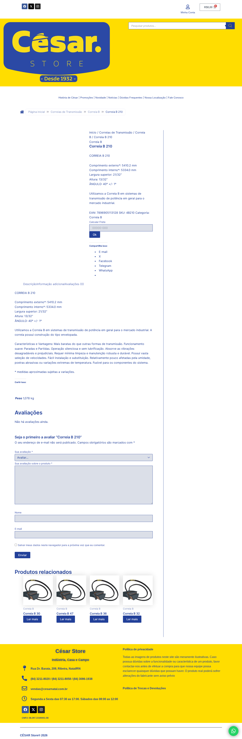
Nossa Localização (155, 97)
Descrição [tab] (30, 284)
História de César (68, 97)
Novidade (100, 97)
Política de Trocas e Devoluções (144, 688)
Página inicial (36, 111)
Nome (18, 512)
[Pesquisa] (230, 25)
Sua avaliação (24, 451)
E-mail (18, 528)
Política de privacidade (138, 649)
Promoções (86, 97)
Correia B (94, 111)
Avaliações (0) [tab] (74, 284)
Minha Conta (188, 12)
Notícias (112, 97)
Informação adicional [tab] (51, 284)
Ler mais (32, 619)
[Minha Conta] (188, 7)
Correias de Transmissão (66, 111)
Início (92, 132)
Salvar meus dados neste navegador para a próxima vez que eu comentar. (61, 545)
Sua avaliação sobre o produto (33, 463)
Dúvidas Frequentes (131, 97)
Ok (95, 234)
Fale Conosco (176, 97)
